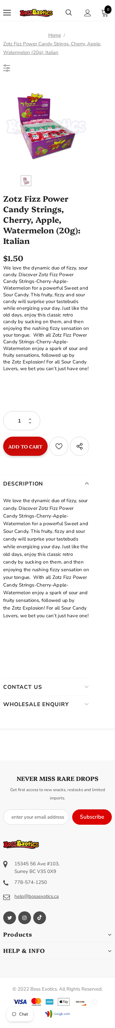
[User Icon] (87, 13)
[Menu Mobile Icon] (7, 13)
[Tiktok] (39, 917)
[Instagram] (24, 917)
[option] (46, 126)
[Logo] (36, 13)
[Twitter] (9, 917)
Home (54, 35)
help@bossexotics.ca (36, 896)
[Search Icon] (68, 13)
